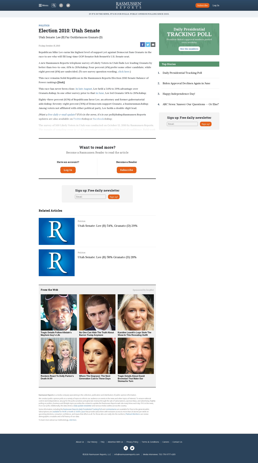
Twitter (77, 118)
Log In (216, 5)
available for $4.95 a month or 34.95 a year (68, 411)
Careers (165, 442)
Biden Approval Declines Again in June (186, 83)
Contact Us (177, 442)
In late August (84, 88)
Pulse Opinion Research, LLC (115, 133)
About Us (80, 442)
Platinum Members (133, 414)
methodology (146, 133)
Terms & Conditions (150, 442)
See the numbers (189, 48)
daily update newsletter (83, 406)
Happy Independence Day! (179, 93)
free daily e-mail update (61, 114)
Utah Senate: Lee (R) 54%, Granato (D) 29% (107, 226)
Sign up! (114, 196)
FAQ (102, 442)
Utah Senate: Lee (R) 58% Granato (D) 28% (107, 257)
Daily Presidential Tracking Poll (182, 72)
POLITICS (44, 25)
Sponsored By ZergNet (143, 290)
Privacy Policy (132, 442)
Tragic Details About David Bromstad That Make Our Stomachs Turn (131, 378)
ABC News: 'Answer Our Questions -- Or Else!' (191, 104)
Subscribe (126, 170)
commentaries (111, 409)
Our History (92, 442)
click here (124, 71)
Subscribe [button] (202, 5)
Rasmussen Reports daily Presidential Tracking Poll (82, 409)
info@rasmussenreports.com (127, 454)
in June (100, 93)
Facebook (98, 118)
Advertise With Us (115, 442)
